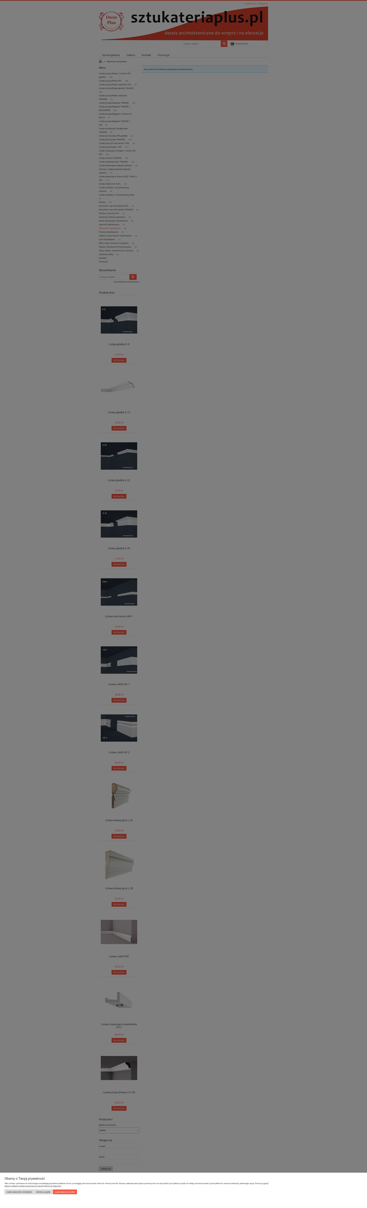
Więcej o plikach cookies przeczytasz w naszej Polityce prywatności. (33, 1186)
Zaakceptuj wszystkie (65, 1192)
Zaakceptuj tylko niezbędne (19, 1192)
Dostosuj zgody (43, 1192)
